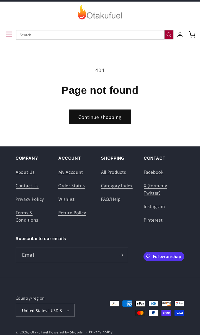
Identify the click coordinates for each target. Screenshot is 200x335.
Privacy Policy (30, 199)
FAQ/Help (111, 199)
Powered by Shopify (66, 332)
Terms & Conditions (27, 216)
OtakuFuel (39, 332)
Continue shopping (100, 116)
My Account (70, 172)
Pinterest (153, 220)
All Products (113, 172)
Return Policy (72, 212)
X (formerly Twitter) (155, 189)
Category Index (117, 185)
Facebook (154, 172)
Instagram (154, 206)
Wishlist (66, 199)
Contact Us (27, 185)
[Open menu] (9, 34)
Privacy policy (101, 331)
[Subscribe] (121, 255)
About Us (25, 172)
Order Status (71, 185)
